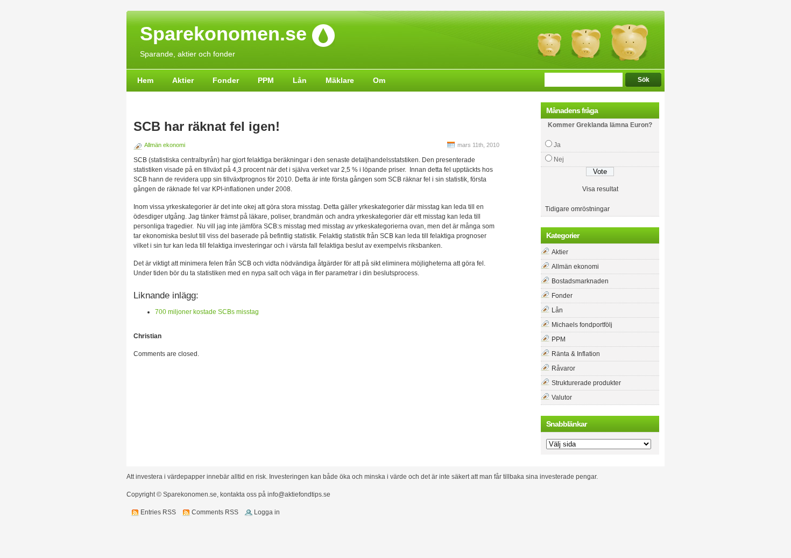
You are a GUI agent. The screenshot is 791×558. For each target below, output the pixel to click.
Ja (557, 145)
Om (379, 80)
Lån (300, 80)
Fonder (226, 80)
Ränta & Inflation (576, 354)
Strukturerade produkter (586, 383)
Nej (559, 159)
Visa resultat (600, 189)
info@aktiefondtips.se (298, 494)
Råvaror (563, 368)
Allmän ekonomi (164, 145)
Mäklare (340, 80)
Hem (145, 80)
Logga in (267, 512)
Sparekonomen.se (223, 34)
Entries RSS (158, 512)
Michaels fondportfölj (582, 325)
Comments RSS (215, 512)
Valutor (562, 397)
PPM (266, 80)
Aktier (183, 80)
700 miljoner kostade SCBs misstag (207, 312)
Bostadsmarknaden (580, 281)
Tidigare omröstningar (577, 209)
